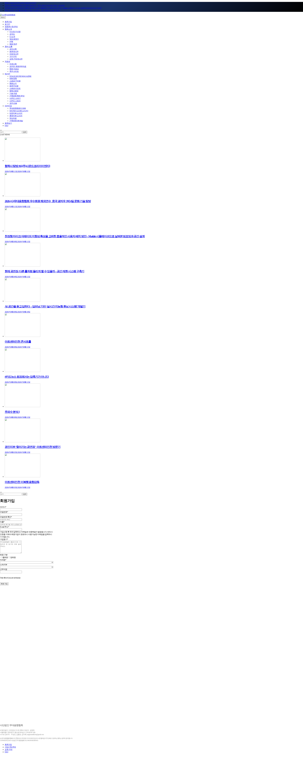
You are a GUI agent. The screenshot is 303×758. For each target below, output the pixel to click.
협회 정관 (13, 44)
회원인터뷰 (13, 86)
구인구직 (13, 56)
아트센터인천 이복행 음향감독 (22, 482)
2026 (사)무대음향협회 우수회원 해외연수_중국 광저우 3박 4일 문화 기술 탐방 (35, 5)
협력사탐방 (13, 91)
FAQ (6, 126)
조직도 (12, 34)
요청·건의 (8, 750)
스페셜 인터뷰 (14, 81)
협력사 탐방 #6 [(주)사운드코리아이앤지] (20, 3)
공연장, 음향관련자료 (17, 66)
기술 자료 (13, 93)
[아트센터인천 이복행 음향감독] (22, 477)
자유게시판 (13, 54)
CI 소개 (12, 37)
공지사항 (13, 49)
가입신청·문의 (10, 747)
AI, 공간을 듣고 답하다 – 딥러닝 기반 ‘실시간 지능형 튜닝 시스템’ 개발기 (45, 306)
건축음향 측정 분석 (16, 96)
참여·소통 (8, 47)
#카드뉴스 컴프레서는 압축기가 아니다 (27, 376)
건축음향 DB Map (16, 121)
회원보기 (8, 123)
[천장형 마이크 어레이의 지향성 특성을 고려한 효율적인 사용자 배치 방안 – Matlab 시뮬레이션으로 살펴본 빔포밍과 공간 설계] (22, 231)
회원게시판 (13, 52)
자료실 (7, 61)
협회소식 (13, 83)
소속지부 (3, 565)
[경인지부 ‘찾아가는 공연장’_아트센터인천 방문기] (22, 442)
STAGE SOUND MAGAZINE (20, 76)
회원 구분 (3, 555)
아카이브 (8, 106)
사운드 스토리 (14, 101)
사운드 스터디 (14, 98)
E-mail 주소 (4, 527)
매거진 (7, 74)
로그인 (7, 24)
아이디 (3, 507)
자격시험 (13, 64)
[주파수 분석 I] (22, 406)
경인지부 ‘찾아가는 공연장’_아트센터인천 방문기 (32, 446)
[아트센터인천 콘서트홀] (22, 336)
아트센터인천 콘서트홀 (18, 341)
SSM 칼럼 (13, 78)
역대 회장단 (14, 39)
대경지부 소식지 (15, 113)
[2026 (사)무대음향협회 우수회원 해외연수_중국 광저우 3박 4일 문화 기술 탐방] (22, 196)
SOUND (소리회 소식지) (18, 111)
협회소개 (8, 29)
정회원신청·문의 (11, 27)
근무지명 (3, 569)
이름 (2, 522)
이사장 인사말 (14, 32)
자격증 (3, 560)
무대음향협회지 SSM (17, 108)
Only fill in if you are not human (10, 578)
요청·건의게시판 (15, 59)
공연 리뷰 (13, 103)
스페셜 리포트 (14, 88)
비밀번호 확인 (6, 517)
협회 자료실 (14, 69)
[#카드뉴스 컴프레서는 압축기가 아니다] (22, 371)
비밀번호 (4, 512)
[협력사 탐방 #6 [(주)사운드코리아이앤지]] (22, 161)
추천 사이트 (14, 71)
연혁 (11, 42)
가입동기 (4, 539)
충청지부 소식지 (15, 116)
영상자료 (13, 118)
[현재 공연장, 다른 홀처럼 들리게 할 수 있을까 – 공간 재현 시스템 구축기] (22, 266)
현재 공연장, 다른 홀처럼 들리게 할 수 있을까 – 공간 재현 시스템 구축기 (32, 10)
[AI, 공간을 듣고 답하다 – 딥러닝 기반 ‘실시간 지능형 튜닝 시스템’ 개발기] (22, 301)
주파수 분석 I (12, 411)
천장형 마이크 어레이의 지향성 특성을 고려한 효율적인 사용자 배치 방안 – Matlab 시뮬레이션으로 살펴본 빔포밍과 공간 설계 (53, 8)
